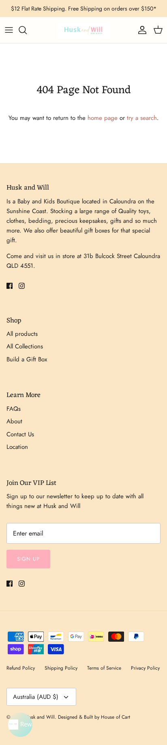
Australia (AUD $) (35, 696)
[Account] (140, 30)
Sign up (28, 559)
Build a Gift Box (26, 359)
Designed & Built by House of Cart (94, 717)
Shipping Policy (61, 668)
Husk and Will (40, 717)
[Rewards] (20, 725)
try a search (142, 117)
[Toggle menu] (9, 30)
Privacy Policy (145, 668)
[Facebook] (9, 286)
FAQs (13, 408)
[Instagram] (22, 286)
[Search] (27, 30)
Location (17, 446)
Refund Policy (20, 668)
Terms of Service (104, 668)
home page (103, 117)
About (14, 421)
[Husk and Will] (83, 30)
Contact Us (20, 434)
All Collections (24, 346)
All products (22, 333)
